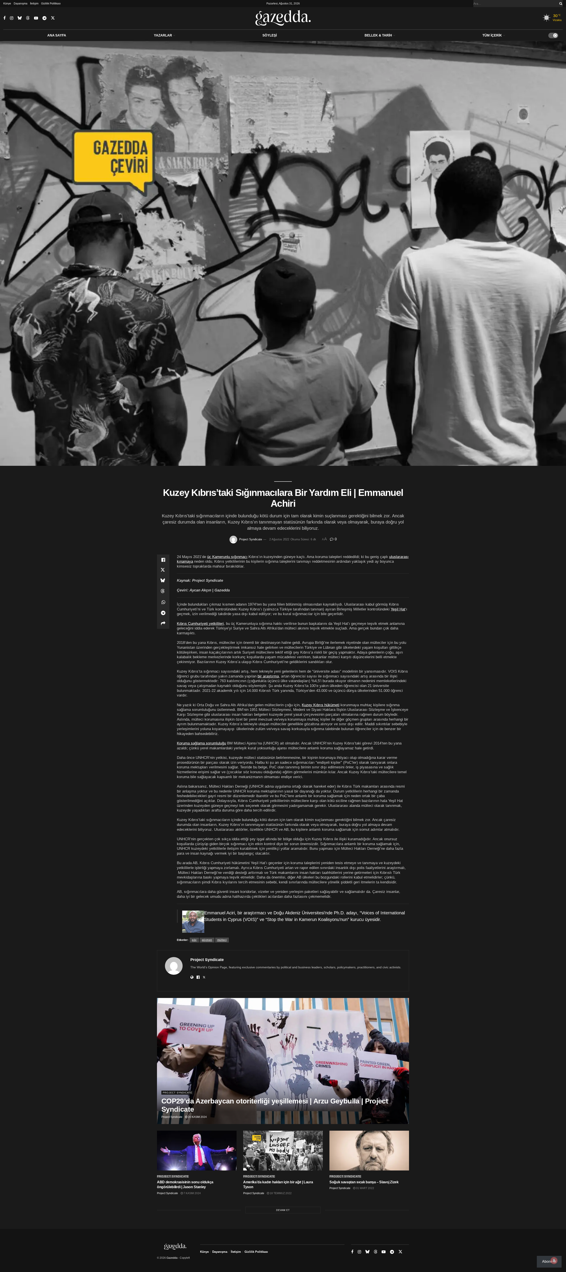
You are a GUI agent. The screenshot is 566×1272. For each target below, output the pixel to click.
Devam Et (283, 1210)
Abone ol (549, 1261)
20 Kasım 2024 (197, 1117)
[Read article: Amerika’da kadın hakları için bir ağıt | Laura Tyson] (283, 1150)
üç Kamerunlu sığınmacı (227, 556)
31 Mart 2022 (364, 1188)
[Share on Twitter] (163, 570)
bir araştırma (268, 676)
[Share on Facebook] (163, 559)
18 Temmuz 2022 (280, 1193)
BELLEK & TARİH (378, 35)
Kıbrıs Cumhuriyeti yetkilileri (200, 623)
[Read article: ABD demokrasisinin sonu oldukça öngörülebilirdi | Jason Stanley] (197, 1150)
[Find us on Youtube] (36, 18)
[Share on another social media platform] (163, 623)
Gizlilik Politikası (51, 3)
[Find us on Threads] (28, 18)
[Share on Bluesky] (163, 581)
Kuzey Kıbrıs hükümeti (320, 705)
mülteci (222, 940)
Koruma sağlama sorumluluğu (201, 743)
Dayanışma (20, 3)
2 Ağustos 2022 (279, 539)
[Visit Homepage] (283, 18)
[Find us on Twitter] (53, 18)
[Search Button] (560, 3)
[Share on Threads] (163, 591)
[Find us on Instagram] (11, 18)
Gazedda (172, 1257)
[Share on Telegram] (163, 613)
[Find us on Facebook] (4, 18)
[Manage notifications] (554, 1260)
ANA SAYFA (56, 35)
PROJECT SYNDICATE (177, 1092)
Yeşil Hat (398, 609)
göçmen (207, 940)
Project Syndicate (250, 539)
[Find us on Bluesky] (20, 18)
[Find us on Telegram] (44, 18)
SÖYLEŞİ (269, 35)
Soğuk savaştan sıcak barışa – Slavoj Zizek (364, 1182)
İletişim (34, 3)
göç (194, 940)
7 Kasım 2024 (192, 1193)
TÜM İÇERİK (492, 35)
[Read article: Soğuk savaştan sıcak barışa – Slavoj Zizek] (369, 1150)
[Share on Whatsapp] (163, 602)
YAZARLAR (163, 35)
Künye (7, 3)
